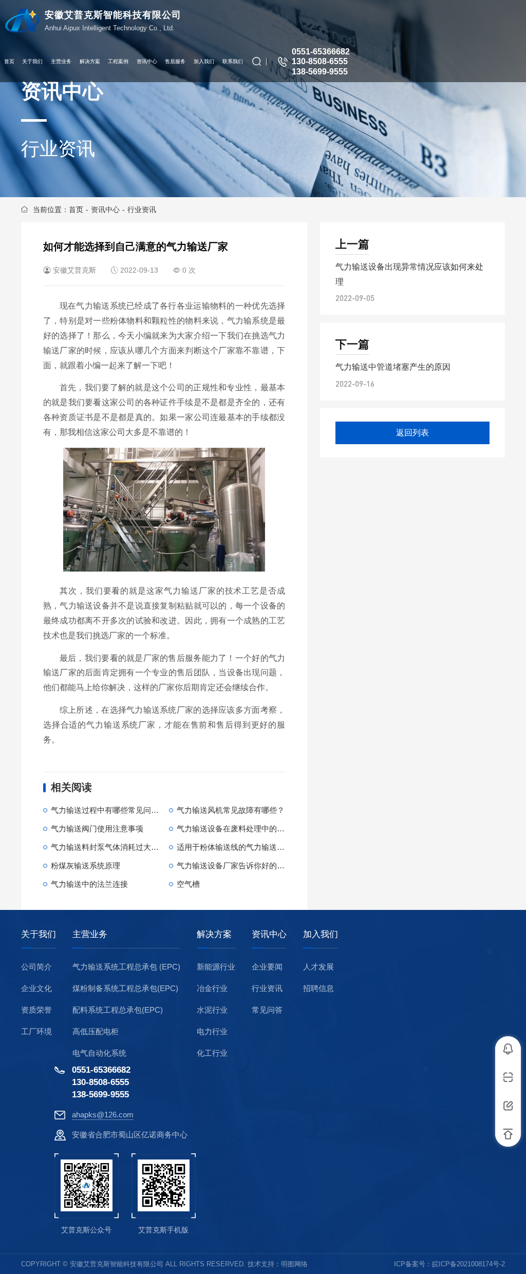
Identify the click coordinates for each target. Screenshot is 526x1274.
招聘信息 (318, 988)
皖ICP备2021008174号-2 (468, 1264)
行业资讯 (141, 209)
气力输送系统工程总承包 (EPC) (126, 966)
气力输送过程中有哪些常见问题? (107, 810)
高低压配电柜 (95, 1031)
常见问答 (267, 1009)
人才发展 (318, 966)
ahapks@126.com (103, 1114)
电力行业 (212, 1031)
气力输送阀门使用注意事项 (97, 828)
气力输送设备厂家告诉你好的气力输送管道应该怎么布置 (273, 865)
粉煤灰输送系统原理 (85, 865)
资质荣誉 (36, 1009)
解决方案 (214, 934)
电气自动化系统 (99, 1053)
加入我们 (320, 934)
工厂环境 (36, 1031)
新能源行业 (216, 966)
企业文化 (36, 988)
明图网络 (294, 1264)
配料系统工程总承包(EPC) (117, 1009)
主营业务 (89, 934)
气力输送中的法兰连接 (89, 884)
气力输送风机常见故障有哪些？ (231, 810)
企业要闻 (267, 966)
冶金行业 (212, 988)
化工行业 (212, 1053)
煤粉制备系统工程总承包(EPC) (125, 988)
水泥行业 (212, 1009)
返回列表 (412, 432)
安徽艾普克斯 (74, 270)
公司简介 (36, 966)
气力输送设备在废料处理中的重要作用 (242, 828)
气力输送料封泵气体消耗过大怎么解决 (116, 847)
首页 (76, 209)
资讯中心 (105, 209)
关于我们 (38, 934)
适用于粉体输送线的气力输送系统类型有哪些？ (258, 847)
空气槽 (188, 884)
